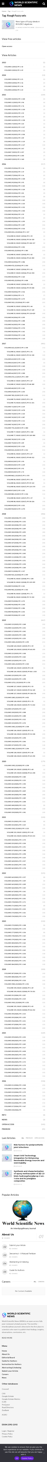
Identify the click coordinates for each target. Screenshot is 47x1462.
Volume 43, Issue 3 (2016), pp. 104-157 (21, 243)
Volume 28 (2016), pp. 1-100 (14, 179)
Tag (9, 11)
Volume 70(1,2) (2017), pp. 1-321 (16, 395)
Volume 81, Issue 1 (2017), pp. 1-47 (19, 454)
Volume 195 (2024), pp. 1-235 (15, 1017)
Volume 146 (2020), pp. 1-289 (15, 798)
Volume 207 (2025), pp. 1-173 (15, 1065)
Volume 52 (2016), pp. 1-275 (14, 299)
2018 (4, 514)
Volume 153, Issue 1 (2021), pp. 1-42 (20, 832)
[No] (44, 1453)
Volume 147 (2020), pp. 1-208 (15, 802)
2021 (4, 817)
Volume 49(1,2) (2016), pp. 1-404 (16, 280)
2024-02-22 (18, 1150)
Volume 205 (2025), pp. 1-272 (15, 1058)
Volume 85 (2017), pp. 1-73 (14, 472)
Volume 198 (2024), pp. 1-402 (15, 1028)
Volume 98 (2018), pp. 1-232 (14, 612)
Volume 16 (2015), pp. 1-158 (14, 120)
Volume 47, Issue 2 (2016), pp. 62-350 (20, 273)
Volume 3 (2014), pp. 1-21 (13, 79)
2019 (4, 620)
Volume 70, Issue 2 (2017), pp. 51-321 (20, 403)
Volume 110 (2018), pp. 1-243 (15, 553)
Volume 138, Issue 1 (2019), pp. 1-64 (20, 752)
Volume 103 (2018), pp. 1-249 (15, 529)
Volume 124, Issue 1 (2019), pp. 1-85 (20, 668)
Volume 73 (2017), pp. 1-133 (14, 414)
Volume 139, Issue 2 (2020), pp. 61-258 (21, 773)
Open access (7, 46)
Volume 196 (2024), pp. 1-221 (15, 1021)
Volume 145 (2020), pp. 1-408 (15, 795)
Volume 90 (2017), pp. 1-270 (14, 509)
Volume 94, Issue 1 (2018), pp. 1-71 (19, 594)
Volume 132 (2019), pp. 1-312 (15, 719)
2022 (4, 873)
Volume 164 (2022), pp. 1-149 (15, 881)
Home (4, 11)
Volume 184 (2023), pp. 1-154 (15, 957)
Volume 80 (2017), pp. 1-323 (14, 446)
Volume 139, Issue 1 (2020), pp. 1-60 (20, 769)
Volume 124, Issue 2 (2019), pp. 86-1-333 (22, 671)
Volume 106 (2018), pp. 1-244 (15, 539)
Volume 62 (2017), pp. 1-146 (14, 359)
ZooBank (5, 1410)
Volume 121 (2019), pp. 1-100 (15, 653)
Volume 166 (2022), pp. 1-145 (15, 888)
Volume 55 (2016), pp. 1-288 (14, 321)
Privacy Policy (7, 1434)
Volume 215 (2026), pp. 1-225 (15, 1099)
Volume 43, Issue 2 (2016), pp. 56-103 (20, 239)
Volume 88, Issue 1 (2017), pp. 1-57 (19, 498)
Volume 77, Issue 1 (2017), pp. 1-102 (20, 432)
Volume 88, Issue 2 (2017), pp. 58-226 (20, 501)
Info (4, 1115)
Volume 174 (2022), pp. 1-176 (15, 916)
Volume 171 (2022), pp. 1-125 (15, 906)
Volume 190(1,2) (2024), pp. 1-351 (16, 984)
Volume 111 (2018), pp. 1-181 (15, 557)
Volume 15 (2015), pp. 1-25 (14, 117)
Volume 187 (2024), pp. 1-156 (15, 973)
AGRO (4, 1415)
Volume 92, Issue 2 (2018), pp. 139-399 (21, 582)
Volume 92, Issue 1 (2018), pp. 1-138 (20, 579)
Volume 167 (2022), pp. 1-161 (15, 891)
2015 (4, 95)
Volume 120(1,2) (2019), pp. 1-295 (16, 642)
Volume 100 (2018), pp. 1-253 (15, 518)
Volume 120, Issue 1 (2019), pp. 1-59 (20, 646)
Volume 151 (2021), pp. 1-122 (15, 821)
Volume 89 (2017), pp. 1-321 (14, 505)
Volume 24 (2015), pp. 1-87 (14, 148)
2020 (4, 761)
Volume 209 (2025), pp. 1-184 (15, 1072)
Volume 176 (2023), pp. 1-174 (15, 929)
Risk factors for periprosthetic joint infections (28, 1146)
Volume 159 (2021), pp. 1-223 (15, 858)
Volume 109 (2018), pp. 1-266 (15, 550)
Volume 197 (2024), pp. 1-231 (15, 1024)
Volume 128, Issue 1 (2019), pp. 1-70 (20, 701)
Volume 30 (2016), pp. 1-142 (14, 186)
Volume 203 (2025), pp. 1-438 (15, 1051)
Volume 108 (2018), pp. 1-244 (15, 546)
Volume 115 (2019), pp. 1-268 (15, 624)
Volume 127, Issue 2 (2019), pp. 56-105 (21, 690)
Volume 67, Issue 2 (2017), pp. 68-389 (20, 384)
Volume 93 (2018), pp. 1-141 (14, 586)
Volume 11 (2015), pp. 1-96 (14, 102)
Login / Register (8, 1431)
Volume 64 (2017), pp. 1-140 (14, 366)
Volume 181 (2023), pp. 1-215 (15, 946)
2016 (4, 164)
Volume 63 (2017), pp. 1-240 (14, 363)
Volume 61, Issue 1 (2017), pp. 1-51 (19, 352)
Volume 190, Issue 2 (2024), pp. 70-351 (21, 991)
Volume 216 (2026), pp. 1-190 (15, 1103)
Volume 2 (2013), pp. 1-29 (13, 70)
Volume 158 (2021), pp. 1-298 (15, 854)
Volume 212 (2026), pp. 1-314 (15, 1088)
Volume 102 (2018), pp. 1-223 (15, 525)
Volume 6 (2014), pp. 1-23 (13, 90)
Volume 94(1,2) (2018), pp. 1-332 (16, 590)
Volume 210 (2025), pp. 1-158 (15, 1076)
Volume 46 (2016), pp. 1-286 (14, 262)
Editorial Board (8, 1357)
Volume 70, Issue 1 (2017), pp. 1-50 (19, 399)
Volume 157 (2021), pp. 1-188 (15, 850)
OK (17, 1458)
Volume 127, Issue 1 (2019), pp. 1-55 (20, 686)
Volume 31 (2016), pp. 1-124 (14, 189)
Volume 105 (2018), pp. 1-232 (15, 536)
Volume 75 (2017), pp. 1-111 (14, 421)
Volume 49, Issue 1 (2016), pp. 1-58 (19, 284)
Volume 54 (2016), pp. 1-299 (14, 317)
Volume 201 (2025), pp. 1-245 (15, 1044)
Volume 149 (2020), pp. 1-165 (15, 809)
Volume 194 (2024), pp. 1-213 (15, 1014)
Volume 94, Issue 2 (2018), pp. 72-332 (20, 597)
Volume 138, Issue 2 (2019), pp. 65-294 (21, 756)
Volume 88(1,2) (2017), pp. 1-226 (16, 494)
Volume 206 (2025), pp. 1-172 (15, 1062)
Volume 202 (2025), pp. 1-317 (15, 1048)
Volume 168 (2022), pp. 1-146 (15, 895)
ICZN (4, 1402)
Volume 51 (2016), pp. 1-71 (14, 295)
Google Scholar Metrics (11, 1399)
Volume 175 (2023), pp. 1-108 (15, 925)
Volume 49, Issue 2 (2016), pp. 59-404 (20, 288)
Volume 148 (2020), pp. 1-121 (15, 805)
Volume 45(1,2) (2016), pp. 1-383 (16, 250)
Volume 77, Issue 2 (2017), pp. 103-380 (21, 435)
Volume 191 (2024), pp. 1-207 (15, 995)
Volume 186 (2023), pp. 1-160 (15, 964)
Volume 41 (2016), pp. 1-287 (14, 225)
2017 (4, 343)
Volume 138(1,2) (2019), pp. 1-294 (16, 748)
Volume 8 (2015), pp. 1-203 (14, 156)
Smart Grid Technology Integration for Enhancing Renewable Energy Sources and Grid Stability (29, 1159)
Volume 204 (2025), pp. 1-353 (15, 1055)
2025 (4, 1033)
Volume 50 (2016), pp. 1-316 (14, 292)
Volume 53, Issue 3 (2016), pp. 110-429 (21, 313)
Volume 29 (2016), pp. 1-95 (14, 182)
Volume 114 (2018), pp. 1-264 (15, 568)
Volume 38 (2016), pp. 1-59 (14, 214)
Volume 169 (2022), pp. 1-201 (15, 898)
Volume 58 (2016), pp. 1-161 (14, 331)
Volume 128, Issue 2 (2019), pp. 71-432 (21, 705)
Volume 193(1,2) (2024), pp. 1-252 (16, 1002)
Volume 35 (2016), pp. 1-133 (14, 204)
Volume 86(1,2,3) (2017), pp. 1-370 (16, 475)
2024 (4, 969)
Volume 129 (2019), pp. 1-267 (15, 709)
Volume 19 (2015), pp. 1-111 (14, 131)
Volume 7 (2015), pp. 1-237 (14, 152)
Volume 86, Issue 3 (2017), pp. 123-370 (21, 486)
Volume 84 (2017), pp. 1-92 (14, 468)
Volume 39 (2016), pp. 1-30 (14, 218)
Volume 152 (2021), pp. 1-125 (15, 825)
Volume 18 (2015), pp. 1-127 (14, 127)
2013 (4, 62)
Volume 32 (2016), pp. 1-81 (14, 193)
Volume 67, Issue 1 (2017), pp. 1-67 (19, 381)
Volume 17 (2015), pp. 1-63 (14, 124)
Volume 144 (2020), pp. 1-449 (15, 791)
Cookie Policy (7, 1436)
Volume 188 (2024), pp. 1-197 (15, 977)
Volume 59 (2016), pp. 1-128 (14, 335)
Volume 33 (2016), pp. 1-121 (14, 196)
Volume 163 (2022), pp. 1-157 (15, 877)
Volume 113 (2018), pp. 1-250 (15, 564)
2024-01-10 (40, 27)
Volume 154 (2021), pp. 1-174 (15, 840)
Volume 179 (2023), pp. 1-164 (15, 939)
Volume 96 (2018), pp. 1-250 (14, 604)
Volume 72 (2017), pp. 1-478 (14, 410)
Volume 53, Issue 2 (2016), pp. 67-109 (20, 310)
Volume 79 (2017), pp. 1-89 (14, 443)
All (23, 1138)
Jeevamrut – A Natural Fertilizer (22, 1253)
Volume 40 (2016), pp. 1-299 (14, 221)
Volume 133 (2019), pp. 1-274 (15, 723)
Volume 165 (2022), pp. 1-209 (15, 884)
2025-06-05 (18, 1166)
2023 (4, 921)
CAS (3, 1393)
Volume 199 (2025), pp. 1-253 (15, 1037)
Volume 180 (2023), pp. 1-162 (15, 943)
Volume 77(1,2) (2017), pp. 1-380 (16, 428)
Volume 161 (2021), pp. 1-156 (15, 865)
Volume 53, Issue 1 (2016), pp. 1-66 (19, 306)
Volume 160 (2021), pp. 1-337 (15, 861)
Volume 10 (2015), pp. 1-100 (14, 99)
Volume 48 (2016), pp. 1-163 (14, 277)
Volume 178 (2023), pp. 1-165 (15, 936)
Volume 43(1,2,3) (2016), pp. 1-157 (16, 232)
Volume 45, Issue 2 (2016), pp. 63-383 (20, 258)
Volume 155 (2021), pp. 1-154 (15, 843)
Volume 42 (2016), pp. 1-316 (14, 228)
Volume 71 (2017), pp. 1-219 (14, 407)
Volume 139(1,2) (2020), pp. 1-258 (16, 765)
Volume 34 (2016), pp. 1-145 (14, 200)
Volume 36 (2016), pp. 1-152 (14, 207)
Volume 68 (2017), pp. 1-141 (14, 388)
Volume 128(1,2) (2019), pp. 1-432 (16, 697)
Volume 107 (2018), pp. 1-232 (15, 543)
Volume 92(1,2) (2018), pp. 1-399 (16, 575)
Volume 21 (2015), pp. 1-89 (14, 138)
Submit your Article (17, 1245)
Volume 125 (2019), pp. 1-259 (15, 675)
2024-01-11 (18, 1184)
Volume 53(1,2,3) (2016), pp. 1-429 (16, 302)
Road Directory (8, 1407)
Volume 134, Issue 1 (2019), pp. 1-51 (20, 730)
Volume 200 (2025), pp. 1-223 (15, 1040)
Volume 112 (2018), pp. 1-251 (15, 560)
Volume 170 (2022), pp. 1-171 (15, 902)
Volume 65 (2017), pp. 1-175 (14, 370)
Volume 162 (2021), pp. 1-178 (15, 868)
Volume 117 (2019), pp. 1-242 (15, 631)
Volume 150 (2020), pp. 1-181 (15, 812)
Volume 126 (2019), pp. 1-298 (15, 679)
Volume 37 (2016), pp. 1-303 (14, 211)
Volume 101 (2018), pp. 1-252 (15, 521)
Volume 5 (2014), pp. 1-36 (13, 86)
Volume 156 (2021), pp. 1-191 (15, 847)
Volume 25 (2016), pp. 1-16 (14, 168)
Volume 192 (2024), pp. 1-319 (15, 999)
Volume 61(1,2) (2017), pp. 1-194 (16, 348)
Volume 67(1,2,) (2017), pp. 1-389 (16, 377)
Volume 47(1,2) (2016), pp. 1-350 (16, 265)
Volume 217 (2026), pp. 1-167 (15, 1106)
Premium (6, 1129)
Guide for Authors (16, 1270)
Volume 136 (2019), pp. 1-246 (15, 741)
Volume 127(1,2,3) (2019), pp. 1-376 (17, 682)
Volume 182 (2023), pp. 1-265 (15, 950)
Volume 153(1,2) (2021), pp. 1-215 (16, 828)
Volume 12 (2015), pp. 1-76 (14, 106)
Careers (41, 1282)
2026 (4, 1081)
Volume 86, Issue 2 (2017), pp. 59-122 (20, 483)
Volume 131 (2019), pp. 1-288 (15, 716)
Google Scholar (8, 1396)
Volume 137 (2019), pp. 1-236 (15, 745)
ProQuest (6, 1405)
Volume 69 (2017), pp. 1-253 (14, 392)
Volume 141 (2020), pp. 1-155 (15, 780)
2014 (4, 75)
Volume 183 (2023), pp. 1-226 (15, 954)
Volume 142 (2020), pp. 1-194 (15, 784)
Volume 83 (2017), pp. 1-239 (14, 465)
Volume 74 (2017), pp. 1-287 (14, 417)
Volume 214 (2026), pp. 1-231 (15, 1096)
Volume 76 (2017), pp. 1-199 (14, 424)
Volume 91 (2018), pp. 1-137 (14, 571)
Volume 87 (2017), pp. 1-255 (14, 490)
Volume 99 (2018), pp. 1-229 (14, 615)
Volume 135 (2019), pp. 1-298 (15, 738)
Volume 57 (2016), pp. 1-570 (14, 328)
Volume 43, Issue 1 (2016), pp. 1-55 (19, 236)
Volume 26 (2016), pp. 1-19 (14, 172)
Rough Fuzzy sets (18, 11)
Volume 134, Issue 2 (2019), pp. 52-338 (21, 734)
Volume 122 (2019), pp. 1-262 (15, 657)
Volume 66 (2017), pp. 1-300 (14, 373)
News (4, 1120)
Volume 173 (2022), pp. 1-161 (15, 913)
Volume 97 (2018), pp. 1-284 (14, 608)
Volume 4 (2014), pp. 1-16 (13, 83)
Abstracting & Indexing (19, 1262)
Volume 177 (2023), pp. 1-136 (15, 932)
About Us (8, 1234)
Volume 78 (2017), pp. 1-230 (14, 439)
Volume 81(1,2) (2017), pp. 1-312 (16, 450)
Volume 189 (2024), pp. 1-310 (15, 980)
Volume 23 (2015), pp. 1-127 (14, 145)
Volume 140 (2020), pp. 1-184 (15, 777)
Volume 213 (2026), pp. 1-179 (15, 1092)
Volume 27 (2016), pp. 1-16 (14, 175)
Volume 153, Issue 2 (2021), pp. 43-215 (21, 836)
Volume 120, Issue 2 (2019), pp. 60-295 (21, 649)
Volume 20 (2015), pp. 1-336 (14, 134)
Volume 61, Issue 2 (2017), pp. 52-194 (20, 355)
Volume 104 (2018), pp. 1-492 (15, 532)
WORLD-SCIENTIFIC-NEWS (26, 27)
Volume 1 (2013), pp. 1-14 (13, 67)
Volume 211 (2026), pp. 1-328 (15, 1085)
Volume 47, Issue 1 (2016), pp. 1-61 (19, 269)
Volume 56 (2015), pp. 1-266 (14, 324)
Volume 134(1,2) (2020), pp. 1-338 (16, 727)
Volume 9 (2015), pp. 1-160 (14, 159)
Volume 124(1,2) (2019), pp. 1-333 (16, 664)
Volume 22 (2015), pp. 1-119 (14, 141)
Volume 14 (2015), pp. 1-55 (14, 113)
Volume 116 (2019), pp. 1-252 (15, 628)
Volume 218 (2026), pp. (12, 1110)
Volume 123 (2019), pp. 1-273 (15, 660)
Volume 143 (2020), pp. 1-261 (15, 787)
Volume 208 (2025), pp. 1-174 (15, 1069)
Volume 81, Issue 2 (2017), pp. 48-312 (20, 457)
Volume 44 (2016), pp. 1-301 (14, 247)
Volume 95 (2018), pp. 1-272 (14, 601)
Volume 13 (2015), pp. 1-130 (14, 109)
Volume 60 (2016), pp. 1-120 (14, 339)
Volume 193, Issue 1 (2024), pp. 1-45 (20, 1006)
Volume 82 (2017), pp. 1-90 (14, 461)
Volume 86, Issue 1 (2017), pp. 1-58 (19, 479)
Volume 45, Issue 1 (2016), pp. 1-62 (19, 254)
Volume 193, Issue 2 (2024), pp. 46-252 (21, 1010)
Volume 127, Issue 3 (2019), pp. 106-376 (21, 693)
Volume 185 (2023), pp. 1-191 (15, 961)
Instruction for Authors (11, 1364)
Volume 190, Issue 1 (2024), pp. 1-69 (20, 988)
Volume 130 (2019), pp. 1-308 (15, 712)
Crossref (5, 1389)
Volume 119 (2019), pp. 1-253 (15, 638)
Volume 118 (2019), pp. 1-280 (15, 635)
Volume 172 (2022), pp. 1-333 (15, 909)
